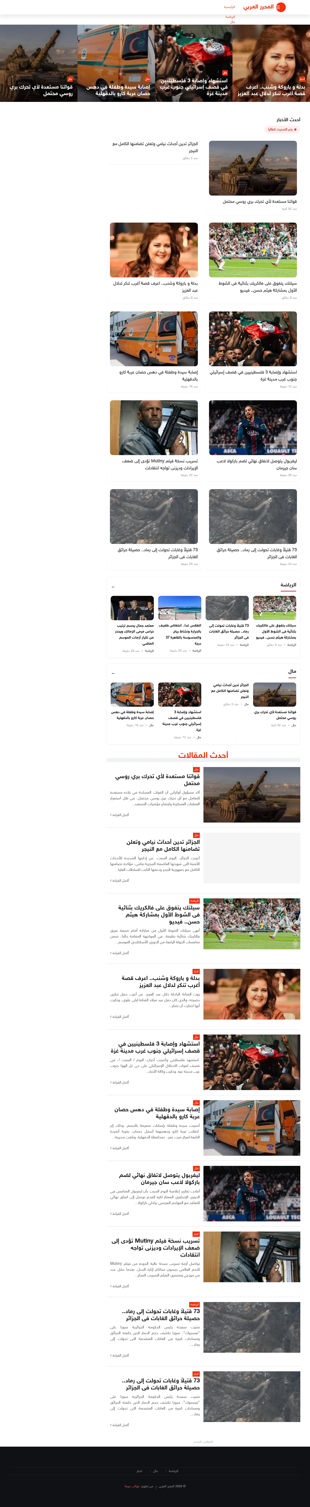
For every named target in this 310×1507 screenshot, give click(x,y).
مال (232, 22)
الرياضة (230, 17)
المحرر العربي (258, 7)
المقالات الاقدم (203, 1442)
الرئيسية (229, 7)
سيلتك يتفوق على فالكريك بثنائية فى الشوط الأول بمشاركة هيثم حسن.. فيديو (276, 632)
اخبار (139, 1471)
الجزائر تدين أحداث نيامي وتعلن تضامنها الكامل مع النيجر (230, 691)
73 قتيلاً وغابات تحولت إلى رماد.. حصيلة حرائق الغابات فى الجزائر (229, 632)
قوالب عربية (132, 1486)
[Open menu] (281, 7)
